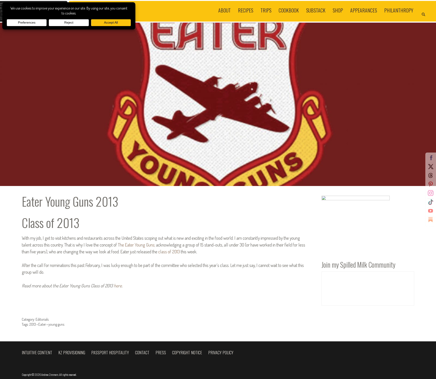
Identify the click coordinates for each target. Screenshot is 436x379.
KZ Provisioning (71, 352)
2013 (32, 324)
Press (161, 352)
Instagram (430, 193)
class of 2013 (169, 251)
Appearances (363, 10)
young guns (56, 324)
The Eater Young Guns (136, 245)
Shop (338, 10)
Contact (142, 352)
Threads (430, 175)
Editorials (42, 319)
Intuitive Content (37, 352)
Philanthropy (398, 10)
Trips (265, 10)
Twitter (430, 166)
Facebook (430, 157)
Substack (315, 10)
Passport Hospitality (110, 352)
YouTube (430, 210)
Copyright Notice (187, 352)
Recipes (245, 10)
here (118, 286)
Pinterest (430, 184)
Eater (42, 324)
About (224, 10)
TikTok (430, 201)
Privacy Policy (220, 352)
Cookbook (289, 10)
